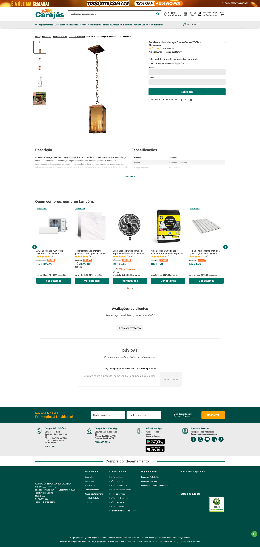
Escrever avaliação (130, 327)
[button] (128, 288)
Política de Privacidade (183, 431)
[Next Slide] (225, 247)
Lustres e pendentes (77, 37)
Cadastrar (213, 430)
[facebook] (181, 99)
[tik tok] (217, 455)
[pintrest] (189, 462)
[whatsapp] (191, 99)
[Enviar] (187, 91)
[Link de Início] (37, 37)
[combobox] (115, 13)
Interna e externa (60, 37)
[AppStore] (152, 464)
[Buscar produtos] (158, 14)
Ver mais (130, 176)
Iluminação (46, 37)
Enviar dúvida (171, 379)
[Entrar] (208, 14)
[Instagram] (197, 455)
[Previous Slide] (34, 247)
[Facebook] (190, 455)
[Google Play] (152, 457)
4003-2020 (50, 462)
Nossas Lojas (192, 14)
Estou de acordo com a (183, 430)
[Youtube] (203, 455)
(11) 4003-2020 (101, 457)
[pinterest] (186, 99)
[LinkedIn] (210, 455)
